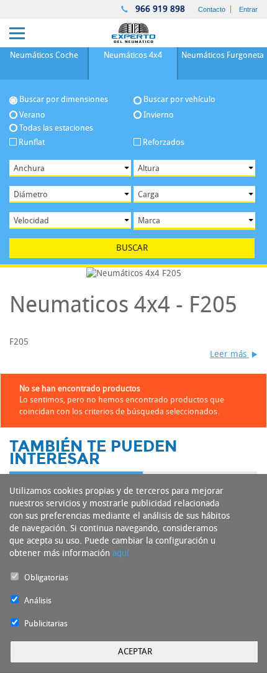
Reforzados (163, 142)
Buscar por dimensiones (63, 99)
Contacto (211, 9)
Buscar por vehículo (179, 99)
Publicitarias (46, 623)
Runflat (32, 142)
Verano (32, 114)
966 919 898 (159, 9)
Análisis (38, 600)
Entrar (248, 9)
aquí (120, 553)
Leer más (229, 354)
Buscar (132, 248)
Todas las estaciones (56, 127)
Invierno (158, 114)
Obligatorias (46, 577)
